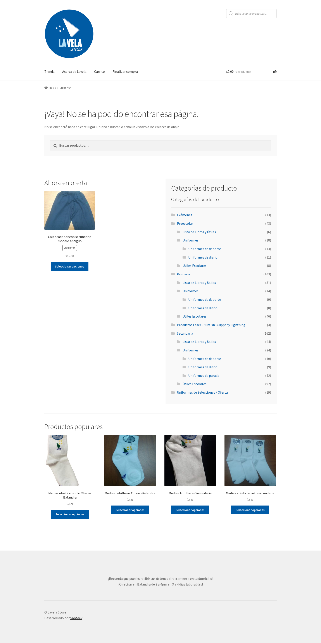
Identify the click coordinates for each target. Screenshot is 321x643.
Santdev (76, 618)
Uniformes (190, 240)
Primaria (183, 274)
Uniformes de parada (203, 375)
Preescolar (185, 223)
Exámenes (184, 215)
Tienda (49, 71)
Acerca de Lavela (74, 71)
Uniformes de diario (202, 257)
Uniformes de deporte (204, 249)
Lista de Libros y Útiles (199, 232)
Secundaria (185, 333)
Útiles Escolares (195, 265)
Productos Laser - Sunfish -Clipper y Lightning (211, 325)
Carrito (99, 71)
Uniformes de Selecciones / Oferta (202, 392)
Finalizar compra (125, 71)
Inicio (53, 88)
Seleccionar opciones (69, 266)
